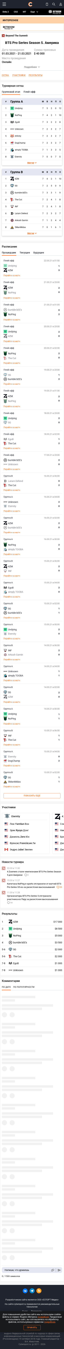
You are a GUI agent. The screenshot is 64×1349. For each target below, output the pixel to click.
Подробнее (30, 67)
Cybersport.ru (25, 1344)
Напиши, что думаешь (17, 1270)
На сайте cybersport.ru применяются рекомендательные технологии (32, 1305)
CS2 (16, 11)
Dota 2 (6, 11)
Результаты (35, 75)
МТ (24, 11)
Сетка (5, 75)
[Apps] (47, 4)
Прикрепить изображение (52, 1270)
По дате (6, 987)
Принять (32, 1327)
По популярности (24, 987)
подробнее (43, 1317)
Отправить (59, 1270)
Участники (18, 75)
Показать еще (32, 796)
